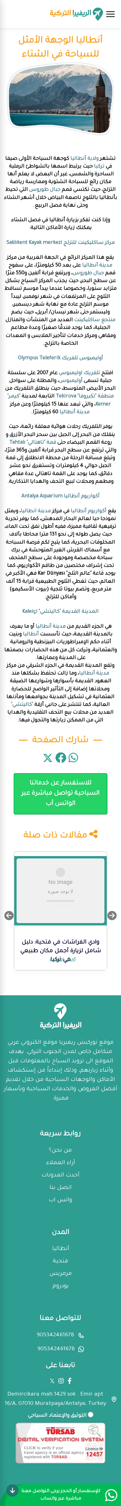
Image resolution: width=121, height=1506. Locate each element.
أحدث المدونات (60, 1175)
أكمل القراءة (62, 960)
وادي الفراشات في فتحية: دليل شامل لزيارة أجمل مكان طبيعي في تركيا (60, 951)
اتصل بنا (61, 1188)
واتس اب (60, 1200)
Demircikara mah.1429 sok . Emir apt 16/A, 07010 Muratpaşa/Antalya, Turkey (55, 1399)
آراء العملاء (60, 1163)
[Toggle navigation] (110, 14)
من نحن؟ (60, 1151)
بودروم (60, 1286)
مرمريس (60, 1274)
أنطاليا (60, 1249)
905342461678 (55, 1335)
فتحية (60, 1261)
